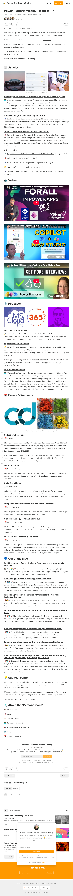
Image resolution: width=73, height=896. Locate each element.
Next (63, 776)
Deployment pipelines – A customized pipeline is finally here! (33, 628)
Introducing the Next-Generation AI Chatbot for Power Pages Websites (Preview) (32, 596)
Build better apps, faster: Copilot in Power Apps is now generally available (34, 564)
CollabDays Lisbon (12, 483)
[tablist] (11, 788)
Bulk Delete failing (14, 158)
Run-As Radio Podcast (14, 369)
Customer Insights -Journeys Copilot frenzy (24, 115)
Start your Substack (32, 888)
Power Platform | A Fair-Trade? (18, 167)
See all (8, 857)
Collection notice (51, 883)
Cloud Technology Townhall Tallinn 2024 (23, 519)
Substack (27, 892)
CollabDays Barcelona (14, 435)
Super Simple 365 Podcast (16, 343)
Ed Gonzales (58, 18)
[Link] (1, 67)
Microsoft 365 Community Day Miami (21, 537)
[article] (36, 820)
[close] (53, 825)
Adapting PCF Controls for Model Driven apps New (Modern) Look (34, 96)
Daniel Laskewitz (47, 18)
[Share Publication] (51, 3)
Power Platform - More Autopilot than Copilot (24, 162)
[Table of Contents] (2, 448)
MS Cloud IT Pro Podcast (15, 330)
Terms (43, 883)
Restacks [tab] (15, 788)
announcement (35, 35)
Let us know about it (19, 687)
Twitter (21, 699)
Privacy (38, 883)
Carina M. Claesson (21, 18)
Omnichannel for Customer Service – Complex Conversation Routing (32, 171)
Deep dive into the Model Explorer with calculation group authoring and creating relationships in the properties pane (35, 656)
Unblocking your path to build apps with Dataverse (27, 578)
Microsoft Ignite (11, 465)
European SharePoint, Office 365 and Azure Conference (30, 504)
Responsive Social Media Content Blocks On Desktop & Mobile (30, 154)
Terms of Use (45, 856)
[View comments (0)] (12, 24)
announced (15, 35)
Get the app (45, 888)
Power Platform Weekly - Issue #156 (19, 816)
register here (14, 54)
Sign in (67, 3)
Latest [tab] (11, 810)
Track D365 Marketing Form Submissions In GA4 (26, 131)
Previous (11, 776)
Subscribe (58, 3)
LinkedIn (31, 699)
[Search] (47, 3)
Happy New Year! (9, 818)
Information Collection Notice (36, 857)
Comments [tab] (8, 788)
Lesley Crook (38, 360)
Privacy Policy (50, 857)
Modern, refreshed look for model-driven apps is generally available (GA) (35, 611)
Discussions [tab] (17, 810)
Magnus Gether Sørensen (34, 18)
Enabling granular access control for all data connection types (33, 642)
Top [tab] (6, 810)
